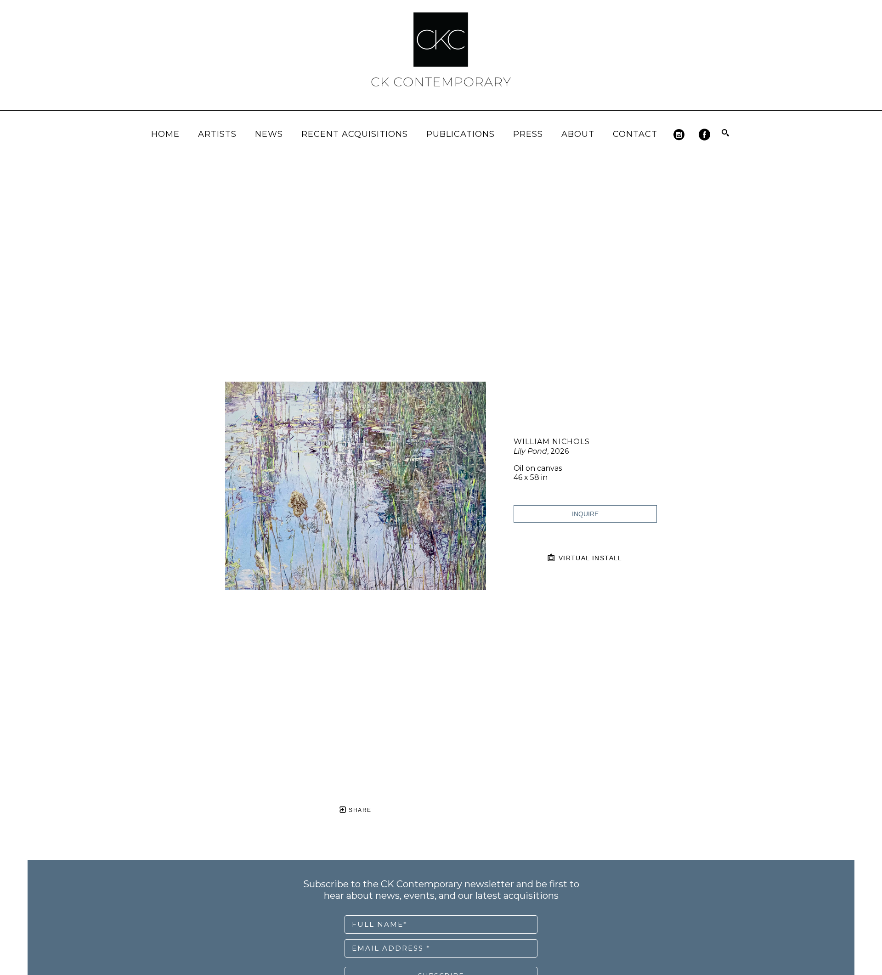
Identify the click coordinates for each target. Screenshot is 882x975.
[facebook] (704, 135)
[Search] (725, 132)
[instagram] (679, 135)
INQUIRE (585, 514)
